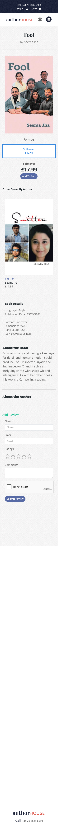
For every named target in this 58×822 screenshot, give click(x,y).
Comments (11, 465)
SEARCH (21, 9)
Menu (50, 18)
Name (8, 421)
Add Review (10, 415)
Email (8, 435)
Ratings (9, 449)
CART (35, 9)
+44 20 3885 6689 (31, 4)
